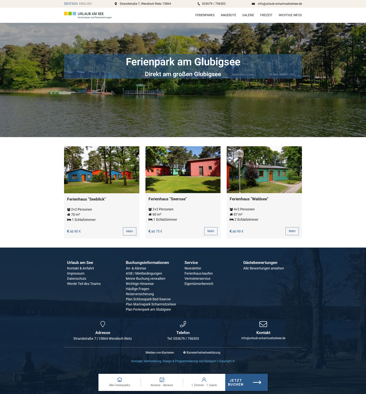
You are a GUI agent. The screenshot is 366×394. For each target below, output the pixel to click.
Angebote (228, 15)
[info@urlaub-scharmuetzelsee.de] (263, 324)
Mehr (129, 231)
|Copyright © (183, 361)
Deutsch (71, 4)
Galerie (248, 15)
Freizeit (266, 15)
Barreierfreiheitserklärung (203, 352)
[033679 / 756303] (183, 324)
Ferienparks (205, 15)
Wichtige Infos (290, 15)
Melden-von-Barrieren (160, 352)
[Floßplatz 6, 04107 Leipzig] (103, 324)
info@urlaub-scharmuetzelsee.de (280, 4)
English (85, 4)
